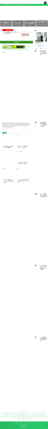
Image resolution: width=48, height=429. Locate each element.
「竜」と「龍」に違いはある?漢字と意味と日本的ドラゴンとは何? (23, 181)
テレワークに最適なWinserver (7, 127)
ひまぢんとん (3, 2)
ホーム (2, 4)
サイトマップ (26, 4)
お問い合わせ (11, 4)
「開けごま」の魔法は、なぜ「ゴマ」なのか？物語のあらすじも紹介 (8, 181)
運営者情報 (6, 4)
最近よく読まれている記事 (18, 4)
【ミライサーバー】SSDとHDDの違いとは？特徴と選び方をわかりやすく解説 (16, 49)
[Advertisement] (24, 12)
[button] (45, 2)
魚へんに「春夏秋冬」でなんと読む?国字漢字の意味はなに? (43, 195)
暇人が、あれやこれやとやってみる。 (24, 424)
